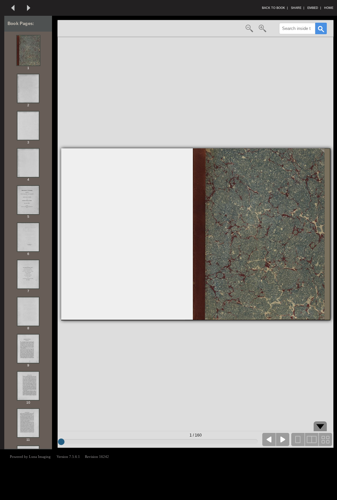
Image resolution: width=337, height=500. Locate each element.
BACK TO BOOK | (275, 8)
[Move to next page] (29, 8)
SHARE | (297, 8)
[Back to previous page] (13, 8)
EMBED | (314, 8)
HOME (329, 8)
